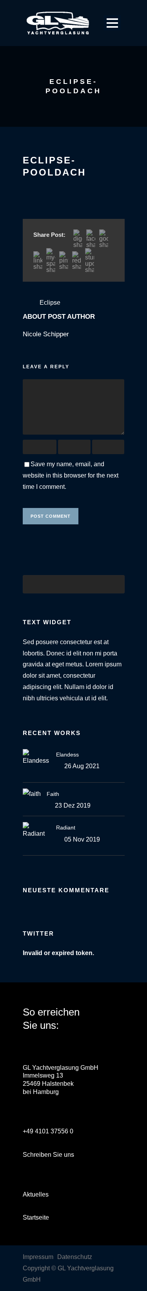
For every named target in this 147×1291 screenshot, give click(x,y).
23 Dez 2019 (73, 805)
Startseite (36, 1217)
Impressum (38, 1257)
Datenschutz (74, 1257)
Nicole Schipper (46, 334)
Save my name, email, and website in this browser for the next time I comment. (70, 475)
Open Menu (112, 22)
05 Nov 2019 (82, 839)
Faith (53, 794)
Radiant (65, 827)
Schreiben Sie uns (48, 1154)
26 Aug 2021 (82, 766)
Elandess (67, 754)
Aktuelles (36, 1194)
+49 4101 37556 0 (48, 1131)
